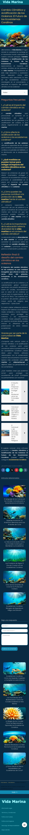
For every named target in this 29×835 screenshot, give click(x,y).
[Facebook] (3, 470)
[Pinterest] (16, 470)
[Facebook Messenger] (8, 470)
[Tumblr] (25, 470)
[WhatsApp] (21, 470)
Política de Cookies (7, 817)
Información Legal (7, 808)
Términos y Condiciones (9, 812)
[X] (12, 470)
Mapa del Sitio (6, 830)
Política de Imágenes (8, 821)
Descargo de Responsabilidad (10, 825)
